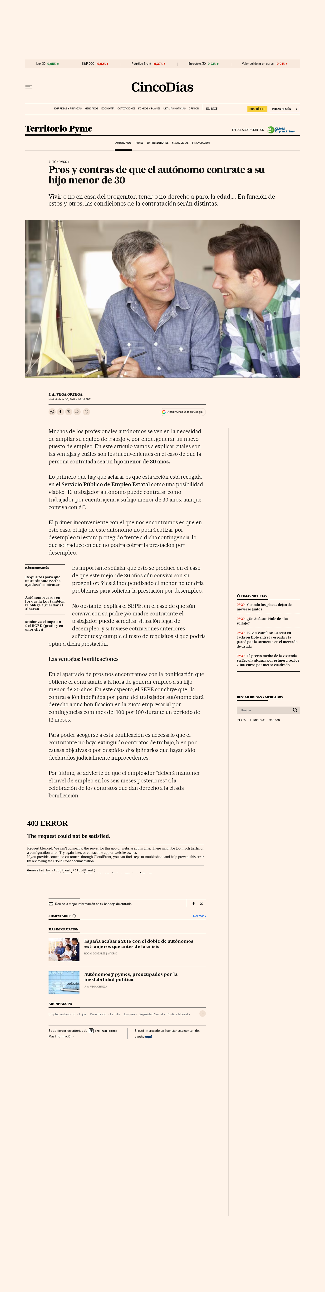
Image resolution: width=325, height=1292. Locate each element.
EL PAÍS (209, 107)
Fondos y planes (149, 108)
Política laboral (177, 1014)
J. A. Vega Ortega (66, 394)
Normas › (199, 916)
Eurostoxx (257, 720)
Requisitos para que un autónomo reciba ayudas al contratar (43, 581)
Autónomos (123, 142)
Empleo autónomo (62, 1014)
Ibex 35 (40, 63)
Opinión (194, 108)
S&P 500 (88, 63)
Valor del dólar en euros (258, 63)
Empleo (129, 1014)
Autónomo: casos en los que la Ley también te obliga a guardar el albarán (44, 603)
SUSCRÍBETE (257, 109)
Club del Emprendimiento (282, 130)
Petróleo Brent (141, 63)
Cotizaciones (126, 108)
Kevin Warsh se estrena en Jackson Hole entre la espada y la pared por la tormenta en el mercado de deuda (267, 639)
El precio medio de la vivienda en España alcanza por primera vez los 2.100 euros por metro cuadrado (268, 660)
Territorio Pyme (58, 129)
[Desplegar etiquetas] (202, 1013)
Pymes (139, 142)
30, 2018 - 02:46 (74, 399)
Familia (115, 1014)
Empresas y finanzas (68, 108)
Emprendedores (157, 142)
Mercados (91, 108)
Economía (107, 108)
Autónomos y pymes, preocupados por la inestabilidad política (130, 977)
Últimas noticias (174, 108)
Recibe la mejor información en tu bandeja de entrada (93, 904)
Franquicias (180, 142)
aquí (148, 1036)
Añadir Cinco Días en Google (184, 411)
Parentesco (98, 1014)
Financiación (201, 142)
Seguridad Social (151, 1014)
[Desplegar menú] (28, 86)
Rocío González (94, 953)
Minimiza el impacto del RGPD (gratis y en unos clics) (44, 625)
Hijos (82, 1014)
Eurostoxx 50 (197, 63)
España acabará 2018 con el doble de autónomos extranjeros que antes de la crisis (138, 944)
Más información (60, 1036)
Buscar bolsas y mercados (260, 697)
